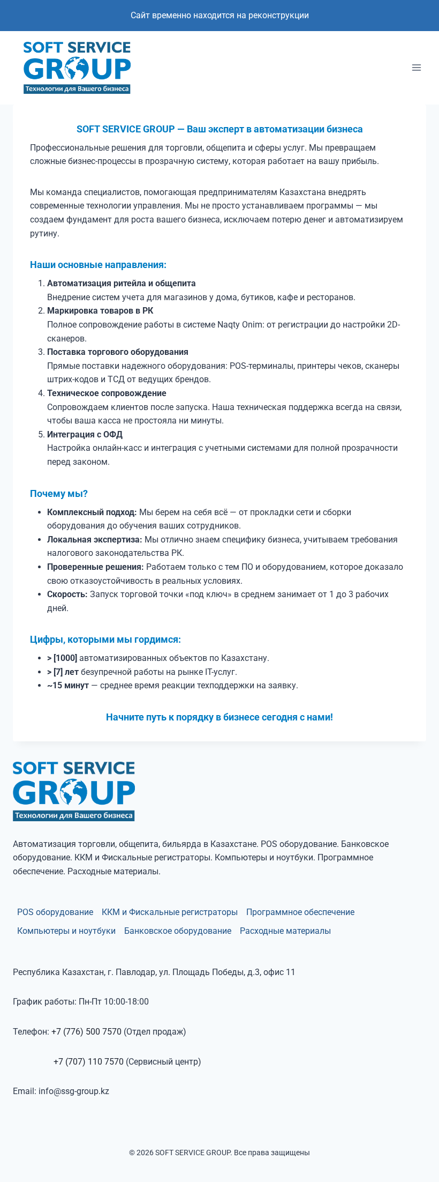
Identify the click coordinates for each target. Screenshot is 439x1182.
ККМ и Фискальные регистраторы (170, 912)
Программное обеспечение (300, 912)
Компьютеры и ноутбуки (66, 931)
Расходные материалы (285, 931)
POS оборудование (55, 912)
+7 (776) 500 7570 (86, 1032)
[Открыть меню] (416, 68)
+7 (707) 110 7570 (89, 1062)
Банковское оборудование (177, 931)
